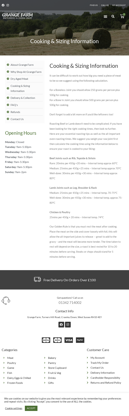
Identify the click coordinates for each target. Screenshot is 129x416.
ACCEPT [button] (31, 408)
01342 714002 (70, 302)
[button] (105, 16)
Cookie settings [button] (13, 408)
